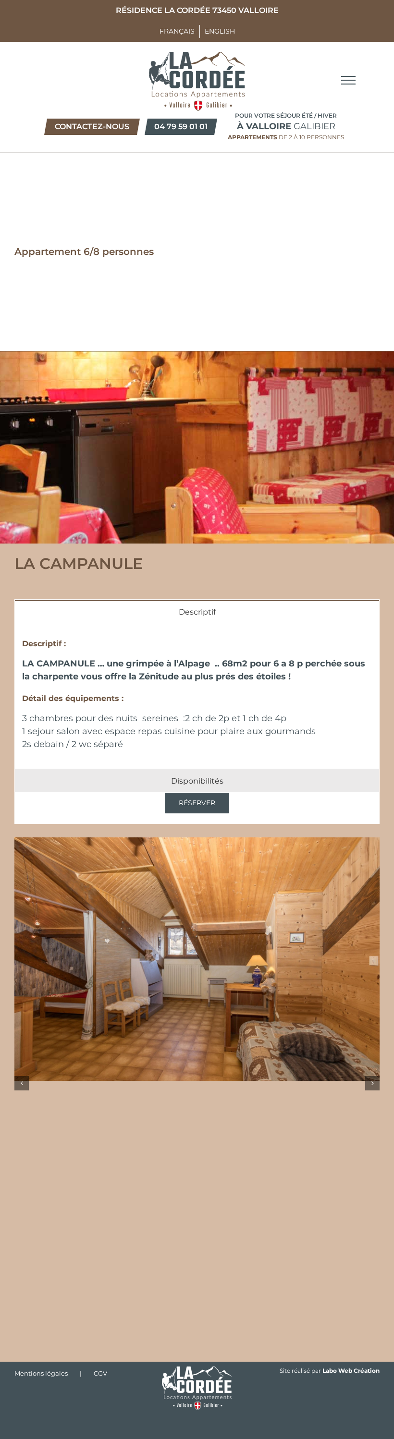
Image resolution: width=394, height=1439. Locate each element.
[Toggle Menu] (349, 80)
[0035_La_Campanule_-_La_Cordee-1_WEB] (197, 959)
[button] (21, 1083)
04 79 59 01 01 (181, 126)
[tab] (197, 611)
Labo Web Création (351, 1370)
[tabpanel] (197, 695)
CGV (100, 1373)
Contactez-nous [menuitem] (92, 126)
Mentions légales (41, 1373)
